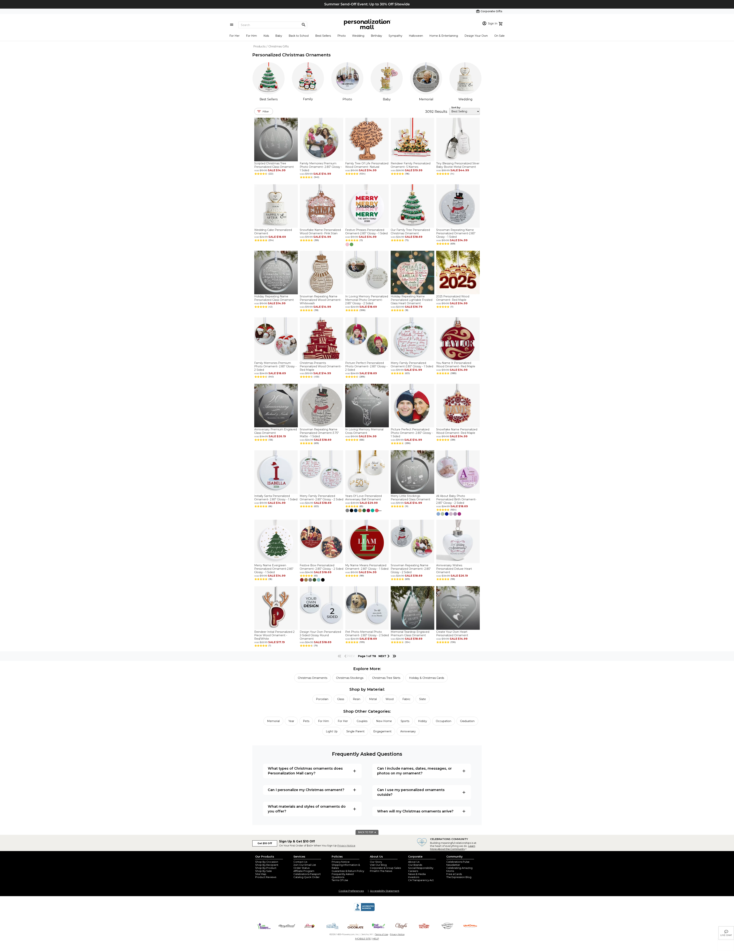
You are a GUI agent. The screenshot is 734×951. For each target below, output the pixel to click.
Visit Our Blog (378, 864)
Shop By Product (265, 867)
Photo (341, 35)
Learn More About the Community (452, 847)
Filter (266, 111)
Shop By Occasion (266, 861)
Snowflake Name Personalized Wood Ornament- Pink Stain (320, 231)
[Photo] (347, 78)
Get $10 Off (264, 843)
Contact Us (300, 861)
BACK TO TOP (366, 832)
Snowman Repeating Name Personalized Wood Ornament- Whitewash (320, 300)
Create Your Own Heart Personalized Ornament (452, 633)
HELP (376, 938)
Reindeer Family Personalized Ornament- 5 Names (410, 165)
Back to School (299, 35)
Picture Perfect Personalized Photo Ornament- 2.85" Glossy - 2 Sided (366, 366)
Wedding (358, 35)
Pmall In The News (381, 870)
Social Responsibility (420, 867)
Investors (413, 877)
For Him (251, 35)
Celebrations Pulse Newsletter (457, 863)
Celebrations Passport (307, 874)
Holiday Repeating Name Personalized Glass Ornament (274, 298)
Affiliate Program (303, 870)
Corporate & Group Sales (385, 867)
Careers (413, 870)
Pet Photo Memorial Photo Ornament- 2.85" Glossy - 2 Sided (367, 633)
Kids (266, 35)
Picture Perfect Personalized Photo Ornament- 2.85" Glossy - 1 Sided (412, 433)
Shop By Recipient (266, 864)
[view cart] (501, 23)
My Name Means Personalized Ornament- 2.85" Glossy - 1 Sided (366, 567)
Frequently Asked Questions (343, 875)
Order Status (301, 867)
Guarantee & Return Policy (348, 870)
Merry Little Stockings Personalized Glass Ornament (410, 497)
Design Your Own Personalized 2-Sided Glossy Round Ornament (320, 635)
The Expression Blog (458, 877)
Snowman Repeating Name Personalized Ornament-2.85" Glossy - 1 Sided (455, 233)
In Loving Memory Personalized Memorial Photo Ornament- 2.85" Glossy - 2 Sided (366, 300)
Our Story (376, 861)
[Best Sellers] (269, 78)
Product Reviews (265, 877)
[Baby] (387, 78)
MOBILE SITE (363, 938)
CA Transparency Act (421, 880)
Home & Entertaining (443, 35)
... (380, 510)
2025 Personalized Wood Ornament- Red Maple (452, 298)
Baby (278, 35)
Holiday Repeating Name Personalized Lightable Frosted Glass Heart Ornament (411, 300)
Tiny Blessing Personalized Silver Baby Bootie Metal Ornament (457, 165)
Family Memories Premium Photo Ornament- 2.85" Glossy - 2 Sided (275, 366)
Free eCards (454, 874)
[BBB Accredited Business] (364, 910)
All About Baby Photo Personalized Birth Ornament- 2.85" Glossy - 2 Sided (456, 499)
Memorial (426, 99)
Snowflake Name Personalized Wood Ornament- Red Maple (456, 431)
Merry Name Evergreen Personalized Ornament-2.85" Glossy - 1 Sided (273, 569)
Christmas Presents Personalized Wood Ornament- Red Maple (320, 366)
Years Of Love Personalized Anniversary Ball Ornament (363, 497)
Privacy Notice (346, 845)
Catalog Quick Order (306, 877)
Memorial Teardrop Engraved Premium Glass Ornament (410, 633)
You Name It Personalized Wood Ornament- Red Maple (455, 364)
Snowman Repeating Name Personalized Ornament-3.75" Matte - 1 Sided (319, 433)
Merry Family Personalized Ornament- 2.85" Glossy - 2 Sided (321, 497)
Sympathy (395, 35)
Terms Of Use (340, 880)
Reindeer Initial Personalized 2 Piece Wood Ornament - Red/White (274, 635)
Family (308, 99)
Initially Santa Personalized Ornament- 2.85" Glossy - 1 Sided (275, 497)
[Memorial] (426, 78)
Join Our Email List (304, 864)
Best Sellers (323, 35)
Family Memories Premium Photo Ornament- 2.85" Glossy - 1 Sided (321, 167)
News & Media (417, 874)
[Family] (308, 78)
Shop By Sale (263, 870)
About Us (413, 861)
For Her (234, 35)
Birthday (376, 35)
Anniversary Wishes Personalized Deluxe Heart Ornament (454, 569)
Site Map (260, 874)
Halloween (416, 35)
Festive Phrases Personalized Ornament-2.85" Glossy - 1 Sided (366, 231)
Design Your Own (476, 35)
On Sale (499, 35)
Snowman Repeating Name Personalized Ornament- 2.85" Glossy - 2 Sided (411, 569)
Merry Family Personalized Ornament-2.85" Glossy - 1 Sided (412, 364)
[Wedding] (465, 78)
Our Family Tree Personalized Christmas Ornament (410, 231)
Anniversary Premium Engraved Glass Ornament (275, 431)
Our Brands (415, 864)
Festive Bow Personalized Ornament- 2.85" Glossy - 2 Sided (321, 567)
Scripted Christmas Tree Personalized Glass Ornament (274, 165)
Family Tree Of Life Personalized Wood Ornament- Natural (366, 165)
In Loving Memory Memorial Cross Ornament (364, 431)
